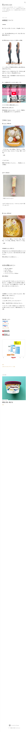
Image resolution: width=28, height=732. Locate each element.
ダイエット (11, 366)
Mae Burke (18, 727)
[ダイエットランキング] (6, 335)
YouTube (6, 366)
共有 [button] (3, 364)
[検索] (25, 2)
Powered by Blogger (15, 725)
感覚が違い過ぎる (7, 402)
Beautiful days (7, 5)
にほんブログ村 (5, 323)
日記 (14, 366)
